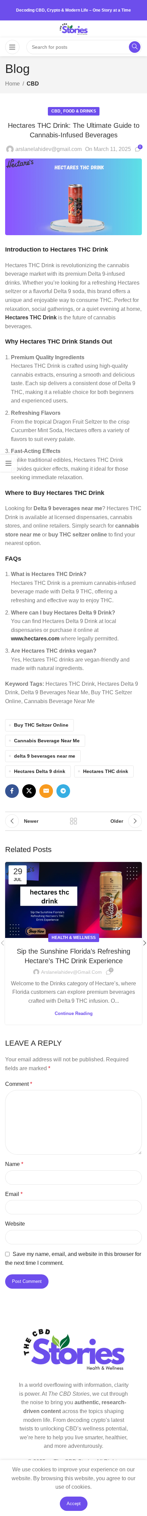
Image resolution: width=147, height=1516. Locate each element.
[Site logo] (74, 28)
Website (15, 1224)
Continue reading (74, 1013)
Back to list (73, 821)
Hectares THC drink (105, 771)
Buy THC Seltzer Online (41, 725)
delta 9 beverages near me (44, 756)
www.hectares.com (35, 638)
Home (12, 84)
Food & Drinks (79, 111)
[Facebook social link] (12, 791)
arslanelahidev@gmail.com (48, 149)
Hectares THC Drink (31, 317)
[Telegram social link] (63, 791)
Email (14, 1194)
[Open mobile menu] (12, 47)
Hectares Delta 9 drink (39, 771)
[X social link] (29, 791)
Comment (18, 1084)
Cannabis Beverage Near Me (47, 740)
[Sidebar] (8, 463)
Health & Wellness (74, 937)
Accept (74, 1503)
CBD (33, 84)
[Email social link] (46, 791)
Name (14, 1164)
